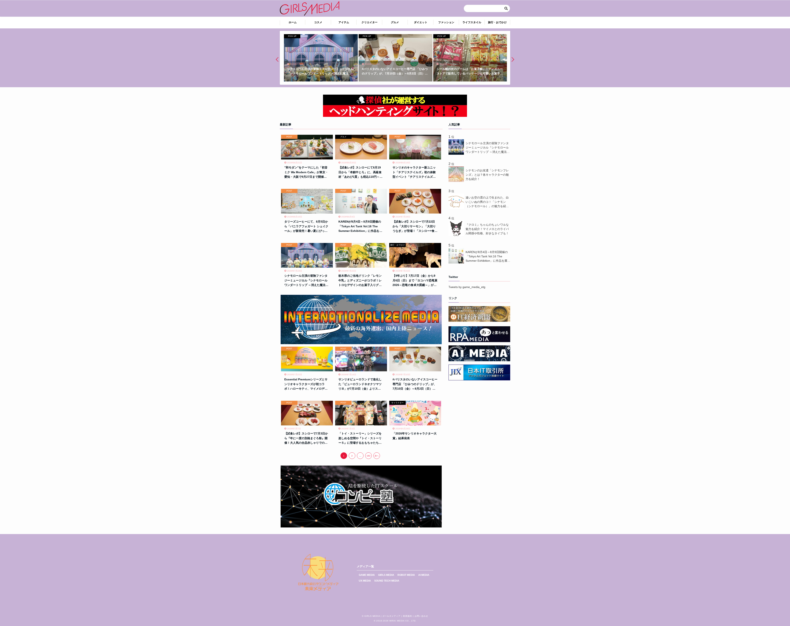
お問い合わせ (421, 616)
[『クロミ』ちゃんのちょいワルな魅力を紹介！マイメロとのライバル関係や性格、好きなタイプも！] (457, 235)
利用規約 (407, 616)
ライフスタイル (471, 22)
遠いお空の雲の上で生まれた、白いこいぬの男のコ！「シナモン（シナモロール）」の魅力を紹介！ (487, 202)
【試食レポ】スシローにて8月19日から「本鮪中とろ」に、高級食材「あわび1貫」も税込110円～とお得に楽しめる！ (360, 172)
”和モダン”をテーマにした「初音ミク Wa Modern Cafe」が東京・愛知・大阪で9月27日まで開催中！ (306, 172)
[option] (320, 57)
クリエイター (369, 22)
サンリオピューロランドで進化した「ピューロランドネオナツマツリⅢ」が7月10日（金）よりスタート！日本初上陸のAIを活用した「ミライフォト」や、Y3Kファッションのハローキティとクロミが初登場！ (360, 384)
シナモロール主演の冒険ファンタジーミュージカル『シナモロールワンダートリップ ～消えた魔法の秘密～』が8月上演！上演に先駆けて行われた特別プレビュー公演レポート (306, 280)
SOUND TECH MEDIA (386, 580)
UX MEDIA (365, 580)
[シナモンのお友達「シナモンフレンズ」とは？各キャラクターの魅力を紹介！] (457, 180)
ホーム (293, 22)
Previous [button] (278, 59)
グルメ (395, 22)
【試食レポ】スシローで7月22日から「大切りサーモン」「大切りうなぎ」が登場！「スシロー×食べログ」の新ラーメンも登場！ (415, 226)
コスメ (318, 22)
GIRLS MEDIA (386, 575)
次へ (377, 456)
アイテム (343, 22)
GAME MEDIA (367, 575)
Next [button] (512, 59)
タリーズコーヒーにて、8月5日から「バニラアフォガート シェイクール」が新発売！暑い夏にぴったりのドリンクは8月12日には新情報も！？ (306, 226)
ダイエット (420, 22)
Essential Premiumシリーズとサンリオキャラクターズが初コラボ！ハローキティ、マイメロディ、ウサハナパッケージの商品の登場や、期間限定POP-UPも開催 (306, 384)
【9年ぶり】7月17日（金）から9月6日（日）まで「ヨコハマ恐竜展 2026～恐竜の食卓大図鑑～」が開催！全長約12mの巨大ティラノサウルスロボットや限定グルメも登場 (415, 280)
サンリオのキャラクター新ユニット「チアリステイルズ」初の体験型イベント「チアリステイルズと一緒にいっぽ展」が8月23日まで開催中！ (414, 172)
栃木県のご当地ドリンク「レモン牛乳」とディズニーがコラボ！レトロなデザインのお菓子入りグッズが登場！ (360, 280)
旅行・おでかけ (497, 22)
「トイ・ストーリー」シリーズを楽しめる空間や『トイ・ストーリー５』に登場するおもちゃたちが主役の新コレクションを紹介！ (360, 438)
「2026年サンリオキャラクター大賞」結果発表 (415, 436)
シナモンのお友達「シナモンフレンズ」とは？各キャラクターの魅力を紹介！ (487, 175)
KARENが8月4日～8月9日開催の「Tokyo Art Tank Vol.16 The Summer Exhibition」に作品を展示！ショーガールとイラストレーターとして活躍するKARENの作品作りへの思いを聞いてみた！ (360, 226)
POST (289, 137)
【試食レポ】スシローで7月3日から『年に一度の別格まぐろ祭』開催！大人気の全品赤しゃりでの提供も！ (306, 438)
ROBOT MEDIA (406, 575)
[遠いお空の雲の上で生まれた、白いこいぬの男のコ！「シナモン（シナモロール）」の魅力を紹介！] (457, 208)
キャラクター (397, 403)
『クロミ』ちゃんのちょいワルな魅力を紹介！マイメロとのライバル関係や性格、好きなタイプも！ (487, 229)
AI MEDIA (423, 575)
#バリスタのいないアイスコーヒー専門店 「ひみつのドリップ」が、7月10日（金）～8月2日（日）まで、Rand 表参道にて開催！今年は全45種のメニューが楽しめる (415, 384)
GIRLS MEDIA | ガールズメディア (382, 616)
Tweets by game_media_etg (466, 287)
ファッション (446, 22)
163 (368, 456)
